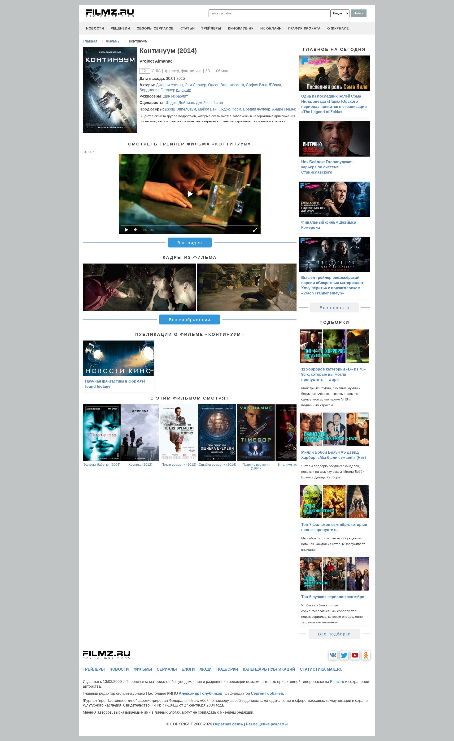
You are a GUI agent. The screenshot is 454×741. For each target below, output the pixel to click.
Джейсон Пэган (209, 103)
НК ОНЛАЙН (271, 28)
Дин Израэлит (175, 96)
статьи (187, 28)
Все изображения (189, 319)
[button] (290, 287)
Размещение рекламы (267, 724)
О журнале (338, 28)
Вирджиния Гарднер (157, 90)
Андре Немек (284, 109)
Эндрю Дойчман (180, 103)
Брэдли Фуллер (256, 109)
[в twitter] (344, 655)
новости (95, 28)
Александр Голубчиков (201, 693)
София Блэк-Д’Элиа (263, 85)
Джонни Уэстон (169, 85)
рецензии (120, 28)
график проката (304, 28)
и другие (183, 90)
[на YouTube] (355, 655)
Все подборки (334, 634)
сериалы (167, 669)
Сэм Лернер (195, 85)
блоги (188, 669)
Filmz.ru (337, 682)
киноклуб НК (241, 28)
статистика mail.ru (321, 669)
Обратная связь (228, 724)
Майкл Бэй (207, 109)
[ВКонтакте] (333, 655)
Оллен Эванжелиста (226, 85)
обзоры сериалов (155, 28)
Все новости (334, 307)
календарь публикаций (269, 669)
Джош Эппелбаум (180, 109)
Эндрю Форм (229, 109)
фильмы (143, 669)
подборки (227, 669)
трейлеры (211, 28)
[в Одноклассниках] (366, 655)
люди (206, 669)
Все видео (189, 242)
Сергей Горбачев (267, 693)
